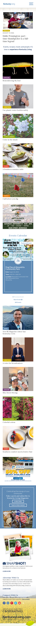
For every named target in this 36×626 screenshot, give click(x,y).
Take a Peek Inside (18, 505)
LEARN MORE (7, 589)
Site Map (22, 619)
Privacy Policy (10, 619)
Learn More (7, 571)
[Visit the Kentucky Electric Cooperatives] (13, 610)
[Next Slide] (29, 23)
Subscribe (18, 501)
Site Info (17, 619)
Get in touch (26, 599)
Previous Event (19, 297)
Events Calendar (18, 235)
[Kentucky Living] (9, 4)
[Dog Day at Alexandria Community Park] (18, 250)
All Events (18, 302)
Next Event (17, 299)
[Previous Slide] (7, 23)
